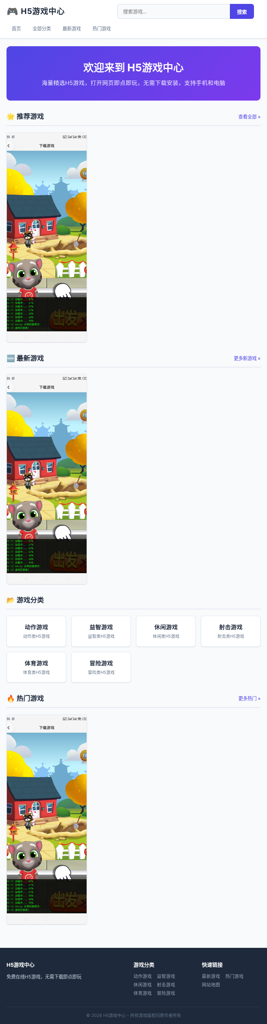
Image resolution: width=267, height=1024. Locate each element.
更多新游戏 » (247, 358)
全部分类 (42, 28)
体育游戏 (143, 993)
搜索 (242, 12)
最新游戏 (72, 28)
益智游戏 (166, 976)
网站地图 (211, 984)
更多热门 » (249, 698)
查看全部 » (249, 116)
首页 (16, 28)
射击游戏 (166, 984)
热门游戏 (101, 28)
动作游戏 (143, 976)
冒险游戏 (166, 993)
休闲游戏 (143, 984)
